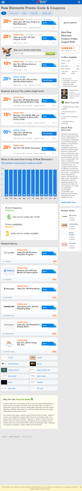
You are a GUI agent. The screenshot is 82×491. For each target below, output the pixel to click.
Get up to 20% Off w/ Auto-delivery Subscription (25, 80)
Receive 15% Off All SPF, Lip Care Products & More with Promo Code (26, 117)
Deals (24, 13)
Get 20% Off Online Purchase (26, 148)
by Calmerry (7, 279)
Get (50, 53)
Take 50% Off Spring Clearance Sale (22, 134)
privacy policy (45, 489)
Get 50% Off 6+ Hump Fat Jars (27, 344)
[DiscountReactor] (41, 2)
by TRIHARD (7, 297)
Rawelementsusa (68, 202)
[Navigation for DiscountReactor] (3, 2)
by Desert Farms (9, 352)
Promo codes (13, 13)
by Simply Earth (8, 334)
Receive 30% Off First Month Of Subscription (27, 271)
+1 (56, 27)
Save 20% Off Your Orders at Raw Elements (26, 23)
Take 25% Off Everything (28, 289)
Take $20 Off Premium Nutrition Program (27, 253)
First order (34, 13)
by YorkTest (7, 261)
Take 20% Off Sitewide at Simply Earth (28, 326)
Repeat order (46, 13)
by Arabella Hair (8, 315)
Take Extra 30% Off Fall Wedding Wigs (27, 308)
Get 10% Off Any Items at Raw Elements (24, 65)
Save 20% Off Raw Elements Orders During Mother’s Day (26, 101)
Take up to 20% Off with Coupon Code (24, 38)
